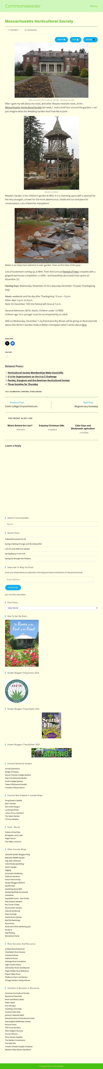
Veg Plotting (10, 933)
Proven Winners (11, 1034)
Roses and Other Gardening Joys (18, 926)
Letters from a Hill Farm (14, 813)
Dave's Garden (11, 867)
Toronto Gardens (12, 819)
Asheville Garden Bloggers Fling (17, 854)
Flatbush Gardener (12, 876)
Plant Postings (10, 914)
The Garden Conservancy (15, 1040)
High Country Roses (13, 964)
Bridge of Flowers (12, 772)
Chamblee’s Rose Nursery (15, 952)
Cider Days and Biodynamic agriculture (83, 427)
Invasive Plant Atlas (13, 1012)
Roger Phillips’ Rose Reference (17, 971)
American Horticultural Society (17, 993)
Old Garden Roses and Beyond (17, 967)
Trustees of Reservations (15, 787)
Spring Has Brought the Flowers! (18, 558)
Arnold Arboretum (12, 768)
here (84, 324)
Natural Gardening (12, 911)
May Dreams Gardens (13, 901)
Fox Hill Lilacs (10, 1006)
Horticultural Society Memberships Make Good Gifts (35, 372)
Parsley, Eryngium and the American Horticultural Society (39, 380)
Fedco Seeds (10, 1002)
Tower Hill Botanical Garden (16, 784)
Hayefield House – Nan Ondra (17, 898)
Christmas (25, 392)
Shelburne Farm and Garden (16, 977)
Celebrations (15, 392)
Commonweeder (23, 6)
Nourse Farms (10, 1024)
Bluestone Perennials (13, 996)
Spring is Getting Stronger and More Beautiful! (23, 544)
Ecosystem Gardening (13, 873)
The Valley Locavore (13, 841)
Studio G (8, 930)
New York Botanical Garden (16, 778)
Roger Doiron (10, 838)
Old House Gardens (13, 1027)
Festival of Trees (71, 271)
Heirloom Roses (11, 958)
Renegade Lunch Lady (14, 835)
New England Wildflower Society (18, 1021)
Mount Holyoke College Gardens (18, 775)
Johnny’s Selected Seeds (14, 1015)
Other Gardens (36, 392)
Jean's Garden (10, 803)
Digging (8, 870)
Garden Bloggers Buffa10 (15, 882)
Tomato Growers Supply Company (19, 1046)
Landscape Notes (12, 810)
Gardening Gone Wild (13, 889)
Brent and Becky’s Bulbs (14, 999)
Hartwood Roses (11, 955)
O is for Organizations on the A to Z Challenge (32, 376)
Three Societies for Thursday (23, 384)
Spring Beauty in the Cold (15, 553)
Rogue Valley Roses (12, 974)
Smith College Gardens (14, 781)
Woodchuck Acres (12, 936)
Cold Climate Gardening (14, 864)
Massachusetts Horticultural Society (23, 107)
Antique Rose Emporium (15, 949)
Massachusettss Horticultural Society (20, 1018)
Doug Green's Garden (13, 800)
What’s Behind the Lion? (20, 425)
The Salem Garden (12, 816)
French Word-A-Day (13, 879)
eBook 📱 (90, 39)
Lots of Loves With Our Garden (17, 549)
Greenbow (9, 895)
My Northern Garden (13, 908)
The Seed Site (10, 1043)
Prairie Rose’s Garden (13, 917)
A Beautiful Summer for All (15, 539)
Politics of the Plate (12, 832)
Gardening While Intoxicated (16, 892)
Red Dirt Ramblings (12, 920)
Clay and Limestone (13, 861)
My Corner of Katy (12, 904)
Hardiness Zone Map (13, 1009)
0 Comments (31, 30)
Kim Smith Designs (12, 807)
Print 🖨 (61, 39)
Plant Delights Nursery (14, 1031)
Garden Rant (10, 886)
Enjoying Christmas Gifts (51, 425)
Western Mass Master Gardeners (18, 1049)
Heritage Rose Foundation (15, 961)
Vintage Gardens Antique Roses (17, 980)
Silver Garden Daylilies (14, 1037)
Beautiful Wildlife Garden (15, 857)
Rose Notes (9, 923)
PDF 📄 (76, 39)
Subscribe (13, 587)
